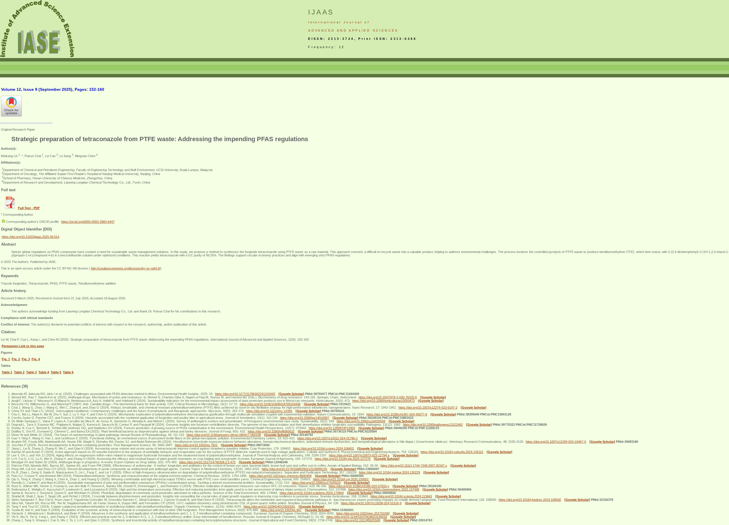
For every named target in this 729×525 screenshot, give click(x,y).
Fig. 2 (16, 359)
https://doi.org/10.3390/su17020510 (316, 482)
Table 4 (43, 372)
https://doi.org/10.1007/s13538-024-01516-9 (371, 503)
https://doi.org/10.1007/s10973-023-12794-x (359, 455)
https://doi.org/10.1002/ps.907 (281, 510)
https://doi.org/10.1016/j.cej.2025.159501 (341, 479)
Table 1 (7, 372)
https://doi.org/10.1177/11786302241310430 (245, 394)
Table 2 (19, 372)
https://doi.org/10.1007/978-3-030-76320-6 (388, 397)
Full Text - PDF (29, 208)
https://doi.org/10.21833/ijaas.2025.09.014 (30, 236)
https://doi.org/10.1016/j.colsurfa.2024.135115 (452, 452)
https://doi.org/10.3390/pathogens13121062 (433, 424)
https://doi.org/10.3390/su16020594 (361, 421)
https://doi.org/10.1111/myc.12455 (269, 411)
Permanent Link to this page (23, 346)
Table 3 (31, 372)
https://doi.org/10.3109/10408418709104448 (270, 404)
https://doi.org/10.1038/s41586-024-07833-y (359, 486)
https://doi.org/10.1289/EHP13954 (332, 428)
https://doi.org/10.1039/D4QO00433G (269, 506)
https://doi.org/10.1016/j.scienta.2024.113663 (401, 496)
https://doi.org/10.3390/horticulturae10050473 (383, 400)
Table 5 (56, 372)
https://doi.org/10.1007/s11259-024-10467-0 (556, 441)
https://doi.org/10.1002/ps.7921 (196, 445)
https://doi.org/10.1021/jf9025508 (357, 520)
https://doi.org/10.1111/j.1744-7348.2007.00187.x (413, 465)
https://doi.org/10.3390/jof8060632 (271, 431)
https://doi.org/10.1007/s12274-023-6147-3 (427, 407)
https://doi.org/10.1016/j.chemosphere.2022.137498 (383, 489)
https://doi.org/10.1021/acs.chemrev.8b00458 (280, 475)
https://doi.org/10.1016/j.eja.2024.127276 (342, 458)
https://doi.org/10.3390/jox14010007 (304, 417)
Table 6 (68, 372)
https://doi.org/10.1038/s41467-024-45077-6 (396, 414)
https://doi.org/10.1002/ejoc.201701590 (363, 513)
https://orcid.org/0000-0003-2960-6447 (87, 221)
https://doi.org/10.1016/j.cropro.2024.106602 (323, 448)
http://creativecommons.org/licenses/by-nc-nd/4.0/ (125, 268)
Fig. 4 (36, 359)
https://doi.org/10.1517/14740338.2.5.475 (207, 462)
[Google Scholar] (291, 394)
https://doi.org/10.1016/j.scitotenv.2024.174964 (312, 493)
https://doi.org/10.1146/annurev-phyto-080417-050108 (224, 435)
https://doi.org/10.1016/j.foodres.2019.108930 (530, 499)
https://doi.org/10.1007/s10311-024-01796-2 (327, 438)
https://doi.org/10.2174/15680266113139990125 (294, 469)
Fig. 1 (6, 359)
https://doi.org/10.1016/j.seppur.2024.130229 (389, 472)
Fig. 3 (26, 359)
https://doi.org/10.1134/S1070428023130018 (356, 516)
